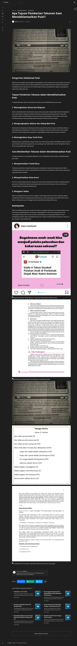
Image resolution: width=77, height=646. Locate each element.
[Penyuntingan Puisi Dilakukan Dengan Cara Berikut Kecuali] (68, 606)
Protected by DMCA (21, 643)
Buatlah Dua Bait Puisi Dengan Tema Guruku (52, 616)
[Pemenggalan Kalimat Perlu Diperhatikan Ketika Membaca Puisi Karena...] (68, 593)
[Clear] (42, 2)
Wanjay (6, 2)
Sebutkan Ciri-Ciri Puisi (20, 591)
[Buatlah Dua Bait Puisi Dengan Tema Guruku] (68, 617)
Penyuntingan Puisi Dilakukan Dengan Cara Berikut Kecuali (52, 605)
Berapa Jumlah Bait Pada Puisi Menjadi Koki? (22, 605)
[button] (74, 2)
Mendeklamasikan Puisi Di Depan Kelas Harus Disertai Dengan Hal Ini (23, 617)
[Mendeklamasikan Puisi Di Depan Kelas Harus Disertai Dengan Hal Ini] (38, 617)
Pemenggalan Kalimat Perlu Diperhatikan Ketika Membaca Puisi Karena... (52, 593)
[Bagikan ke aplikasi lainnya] (45, 581)
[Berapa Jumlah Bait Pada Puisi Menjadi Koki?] (38, 606)
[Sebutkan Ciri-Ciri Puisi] (38, 593)
